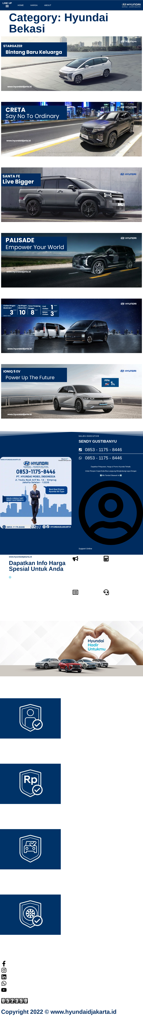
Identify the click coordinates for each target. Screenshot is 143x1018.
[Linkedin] (4, 977)
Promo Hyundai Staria (11, 356)
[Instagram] (4, 970)
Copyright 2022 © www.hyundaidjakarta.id (59, 1011)
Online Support (116, 603)
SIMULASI (112, 570)
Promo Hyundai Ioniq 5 (11, 422)
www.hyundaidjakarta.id (20, 557)
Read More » (5, 100)
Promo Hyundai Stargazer (12, 94)
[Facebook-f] (4, 963)
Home (21, 5)
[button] (7, 6)
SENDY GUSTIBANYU (98, 441)
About (47, 5)
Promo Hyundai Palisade (12, 291)
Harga (34, 5)
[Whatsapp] (4, 983)
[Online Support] (106, 592)
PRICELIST (83, 603)
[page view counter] (14, 1003)
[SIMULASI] (106, 558)
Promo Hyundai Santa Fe (12, 225)
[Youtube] (4, 990)
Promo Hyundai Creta (10, 160)
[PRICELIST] (75, 592)
